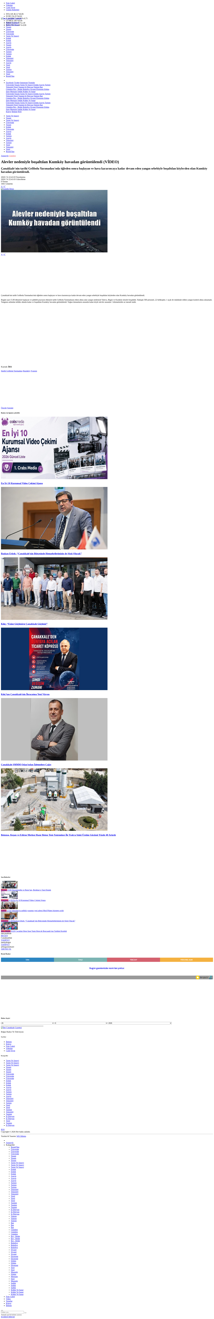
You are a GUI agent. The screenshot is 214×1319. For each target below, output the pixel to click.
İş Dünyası (28, 87)
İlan (41, 87)
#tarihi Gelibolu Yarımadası (11, 371)
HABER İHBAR (8, 1317)
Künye (8, 112)
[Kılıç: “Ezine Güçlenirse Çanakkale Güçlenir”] (54, 619)
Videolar (9, 5)
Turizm (9, 52)
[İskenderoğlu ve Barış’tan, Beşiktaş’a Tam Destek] (9, 888)
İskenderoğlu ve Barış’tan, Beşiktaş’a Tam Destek (29, 890)
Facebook (10, 83)
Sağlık (19, 91)
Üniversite (10, 31)
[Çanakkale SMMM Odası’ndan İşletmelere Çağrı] (54, 760)
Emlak (8, 38)
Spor (8, 91)
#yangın (34, 371)
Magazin (13, 91)
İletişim (14, 112)
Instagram (24, 83)
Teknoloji (9, 58)
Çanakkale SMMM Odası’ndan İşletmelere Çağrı (26, 764)
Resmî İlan (10, 76)
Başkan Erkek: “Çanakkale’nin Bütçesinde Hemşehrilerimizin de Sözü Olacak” (41, 553)
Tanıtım (21, 87)
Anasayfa (4, 156)
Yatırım (36, 87)
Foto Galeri (10, 3)
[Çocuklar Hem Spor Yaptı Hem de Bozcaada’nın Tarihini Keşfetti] (9, 929)
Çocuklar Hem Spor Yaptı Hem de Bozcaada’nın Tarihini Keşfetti (39, 931)
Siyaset (33, 89)
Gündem (9, 89)
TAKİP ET (5, 940)
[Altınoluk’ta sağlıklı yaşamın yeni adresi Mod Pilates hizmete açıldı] (9, 908)
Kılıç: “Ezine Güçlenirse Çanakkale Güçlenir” (24, 624)
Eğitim (46, 89)
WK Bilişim (21, 1136)
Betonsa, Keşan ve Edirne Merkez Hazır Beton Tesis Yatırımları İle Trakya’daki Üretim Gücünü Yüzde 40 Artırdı (58, 835)
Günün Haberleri (12, 10)
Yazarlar (9, 1301)
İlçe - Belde (17, 89)
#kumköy (26, 371)
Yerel (8, 65)
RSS (20, 112)
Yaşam (8, 27)
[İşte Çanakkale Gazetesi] (11, 18)
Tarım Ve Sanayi (12, 23)
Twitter (17, 83)
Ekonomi (39, 89)
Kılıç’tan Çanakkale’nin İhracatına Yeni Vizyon (25, 694)
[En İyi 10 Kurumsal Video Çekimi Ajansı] (54, 478)
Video (8, 1299)
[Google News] (7, 189)
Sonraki (10, 408)
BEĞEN (4, 936)
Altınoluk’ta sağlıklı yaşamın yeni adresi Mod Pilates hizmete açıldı (35, 911)
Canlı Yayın (10, 7)
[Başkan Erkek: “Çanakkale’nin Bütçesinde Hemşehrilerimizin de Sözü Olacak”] (54, 549)
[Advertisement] (75, 275)
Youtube (31, 83)
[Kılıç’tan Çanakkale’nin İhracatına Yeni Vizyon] (54, 689)
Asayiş (8, 43)
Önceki (4, 408)
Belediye (26, 89)
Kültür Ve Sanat (28, 91)
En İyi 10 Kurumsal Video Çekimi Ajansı (22, 483)
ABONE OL (6, 949)
